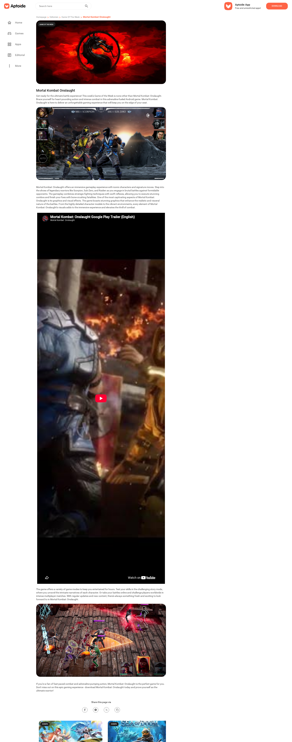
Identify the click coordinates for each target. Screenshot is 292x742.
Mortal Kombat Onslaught (97, 17)
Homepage (41, 17)
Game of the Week (71, 17)
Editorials (54, 17)
